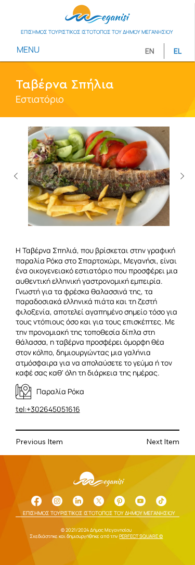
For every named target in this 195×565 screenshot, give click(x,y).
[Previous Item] (16, 176)
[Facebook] (36, 501)
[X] (99, 501)
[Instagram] (57, 501)
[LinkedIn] (78, 501)
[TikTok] (161, 501)
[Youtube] (140, 501)
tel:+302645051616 (48, 409)
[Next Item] (182, 176)
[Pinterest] (119, 501)
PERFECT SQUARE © (141, 536)
